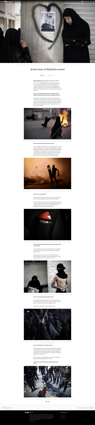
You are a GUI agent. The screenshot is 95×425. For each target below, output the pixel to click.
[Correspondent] (7, 1)
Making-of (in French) (63, 416)
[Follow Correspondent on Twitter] (85, 1)
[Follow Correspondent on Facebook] (82, 1)
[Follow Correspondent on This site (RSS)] (88, 1)
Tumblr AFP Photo (63, 418)
